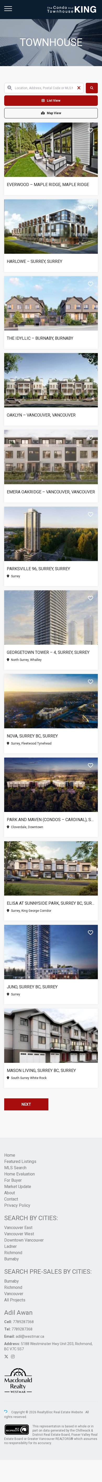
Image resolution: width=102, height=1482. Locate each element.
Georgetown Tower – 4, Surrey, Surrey (48, 652)
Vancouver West (19, 1233)
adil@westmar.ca (30, 1336)
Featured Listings (20, 1161)
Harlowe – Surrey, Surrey (34, 261)
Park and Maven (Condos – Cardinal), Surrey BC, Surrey (51, 819)
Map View (54, 113)
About (9, 1192)
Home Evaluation (19, 1174)
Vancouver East (18, 1227)
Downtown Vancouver (24, 1240)
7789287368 (23, 1322)
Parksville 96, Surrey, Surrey (38, 568)
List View (53, 100)
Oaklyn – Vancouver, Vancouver (41, 415)
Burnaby (11, 1258)
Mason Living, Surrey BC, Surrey (41, 1070)
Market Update (17, 1186)
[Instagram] (13, 1356)
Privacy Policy (17, 1205)
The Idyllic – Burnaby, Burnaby (40, 338)
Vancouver (13, 1293)
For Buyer (13, 1180)
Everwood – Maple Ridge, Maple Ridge (48, 184)
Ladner (10, 1246)
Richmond (13, 1252)
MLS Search (15, 1167)
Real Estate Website (69, 1412)
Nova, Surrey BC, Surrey (32, 736)
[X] (6, 1356)
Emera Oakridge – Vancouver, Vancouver (51, 491)
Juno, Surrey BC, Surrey (32, 986)
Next (26, 1104)
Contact (11, 1199)
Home (9, 1155)
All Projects (14, 1300)
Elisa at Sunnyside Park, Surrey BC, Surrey (51, 903)
